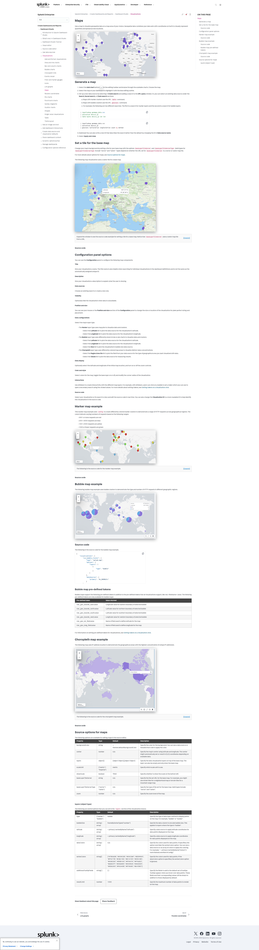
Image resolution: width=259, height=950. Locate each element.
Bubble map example (206, 41)
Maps (199, 18)
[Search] (216, 5)
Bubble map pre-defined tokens (209, 49)
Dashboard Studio (121, 14)
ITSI (86, 5)
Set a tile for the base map (208, 25)
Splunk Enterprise (81, 14)
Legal (188, 942)
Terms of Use (216, 942)
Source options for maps (116, 155)
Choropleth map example (208, 53)
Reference (148, 5)
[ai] (186, 14)
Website (205, 942)
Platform (56, 5)
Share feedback (108, 901)
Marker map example (206, 35)
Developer (134, 5)
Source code (205, 28)
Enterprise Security (72, 5)
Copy (148, 113)
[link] (182, 14)
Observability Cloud (101, 5)
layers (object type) (208, 63)
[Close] (57, 940)
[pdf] (190, 14)
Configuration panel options (209, 31)
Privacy (196, 942)
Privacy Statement (9, 946)
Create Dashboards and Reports (101, 14)
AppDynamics (119, 5)
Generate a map (205, 22)
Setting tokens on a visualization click (155, 387)
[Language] (220, 5)
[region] (29, 944)
